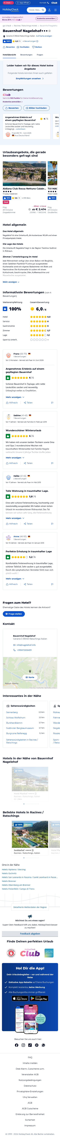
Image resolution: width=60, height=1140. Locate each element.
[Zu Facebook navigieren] (16, 1045)
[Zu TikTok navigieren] (30, 1045)
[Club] (18, 20)
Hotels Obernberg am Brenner (16, 885)
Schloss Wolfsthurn (15, 717)
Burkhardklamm (14, 723)
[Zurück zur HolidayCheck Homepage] (10, 10)
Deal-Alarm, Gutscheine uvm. (30, 1069)
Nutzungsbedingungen (30, 1080)
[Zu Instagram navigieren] (23, 1045)
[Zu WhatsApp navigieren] (43, 1045)
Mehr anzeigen (10, 282)
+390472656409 (24, 650)
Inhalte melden (30, 1063)
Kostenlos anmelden (46, 18)
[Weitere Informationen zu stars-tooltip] (49, 31)
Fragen (40, 55)
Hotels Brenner (9, 881)
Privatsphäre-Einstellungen (30, 1091)
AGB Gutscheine (30, 1108)
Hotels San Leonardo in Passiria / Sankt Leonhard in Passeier (30, 877)
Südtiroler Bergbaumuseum (20, 728)
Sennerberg (12, 712)
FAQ (30, 1057)
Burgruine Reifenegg (16, 733)
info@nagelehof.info (26, 645)
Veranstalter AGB (30, 1074)
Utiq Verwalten (30, 1097)
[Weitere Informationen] (30, 209)
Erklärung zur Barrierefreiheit (30, 1114)
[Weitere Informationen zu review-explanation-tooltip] (37, 41)
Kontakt (43, 3)
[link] (49, 10)
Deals (7, 3)
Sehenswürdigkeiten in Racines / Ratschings (22, 741)
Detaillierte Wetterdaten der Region (30, 907)
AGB (30, 1103)
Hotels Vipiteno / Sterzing (14, 869)
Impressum (30, 1125)
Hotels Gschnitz (9, 873)
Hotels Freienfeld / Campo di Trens (18, 889)
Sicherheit (30, 1120)
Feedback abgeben (30, 933)
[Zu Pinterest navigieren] (36, 1045)
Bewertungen (26, 55)
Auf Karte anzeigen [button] (44, 36)
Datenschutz (30, 1086)
